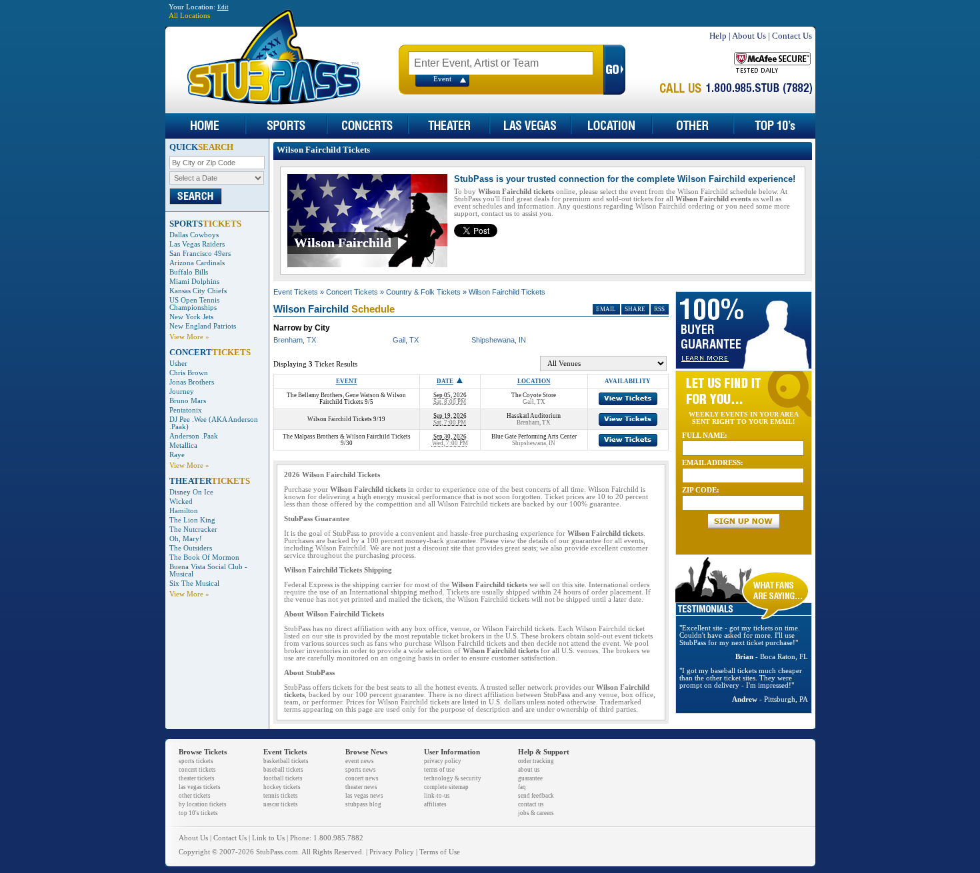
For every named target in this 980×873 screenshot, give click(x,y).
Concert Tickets (352, 292)
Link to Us (268, 838)
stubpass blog (363, 804)
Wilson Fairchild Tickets (507, 292)
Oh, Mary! (185, 538)
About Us (749, 36)
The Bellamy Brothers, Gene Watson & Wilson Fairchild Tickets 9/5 (346, 398)
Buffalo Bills (188, 272)
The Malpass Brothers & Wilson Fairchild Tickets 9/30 (347, 439)
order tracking (536, 761)
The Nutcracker (193, 529)
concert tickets (197, 769)
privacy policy (442, 761)
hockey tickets (282, 787)
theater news (361, 787)
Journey (181, 391)
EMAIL (606, 309)
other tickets (195, 795)
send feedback (536, 795)
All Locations (189, 15)
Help (718, 36)
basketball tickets (286, 761)
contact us (531, 804)
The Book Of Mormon (204, 557)
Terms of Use (439, 852)
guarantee (530, 778)
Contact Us (792, 36)
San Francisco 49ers (200, 253)
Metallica (183, 445)
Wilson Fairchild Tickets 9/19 (346, 419)
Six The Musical (194, 583)
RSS (659, 309)
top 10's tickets (198, 813)
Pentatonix (185, 410)
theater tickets (197, 778)
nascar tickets (280, 804)
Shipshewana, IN (498, 340)
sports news (360, 769)
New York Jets (191, 317)
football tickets (283, 778)
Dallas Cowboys (194, 235)
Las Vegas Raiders (197, 244)
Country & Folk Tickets (423, 292)
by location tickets (203, 804)
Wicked (181, 501)
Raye (177, 454)
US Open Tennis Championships (194, 304)
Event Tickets (295, 292)
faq (522, 787)
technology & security (452, 778)
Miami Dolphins (194, 281)
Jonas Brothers (191, 382)
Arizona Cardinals (197, 263)
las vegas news (364, 795)
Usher (178, 363)
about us (529, 769)
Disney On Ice (191, 492)
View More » (189, 337)
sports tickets (196, 761)
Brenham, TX (294, 340)
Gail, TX (406, 340)
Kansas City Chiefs (198, 291)
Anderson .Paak (193, 436)
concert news (362, 778)
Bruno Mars (187, 401)
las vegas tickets (200, 787)
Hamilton (183, 510)
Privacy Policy (391, 852)
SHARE (635, 309)
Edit (223, 7)
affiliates (435, 804)
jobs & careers (536, 813)
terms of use (439, 769)
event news (359, 761)
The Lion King (192, 520)
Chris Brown (188, 373)
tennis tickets (280, 795)
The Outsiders (190, 548)
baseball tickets (283, 769)
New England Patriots (202, 326)
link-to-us (437, 795)
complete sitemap (446, 787)
